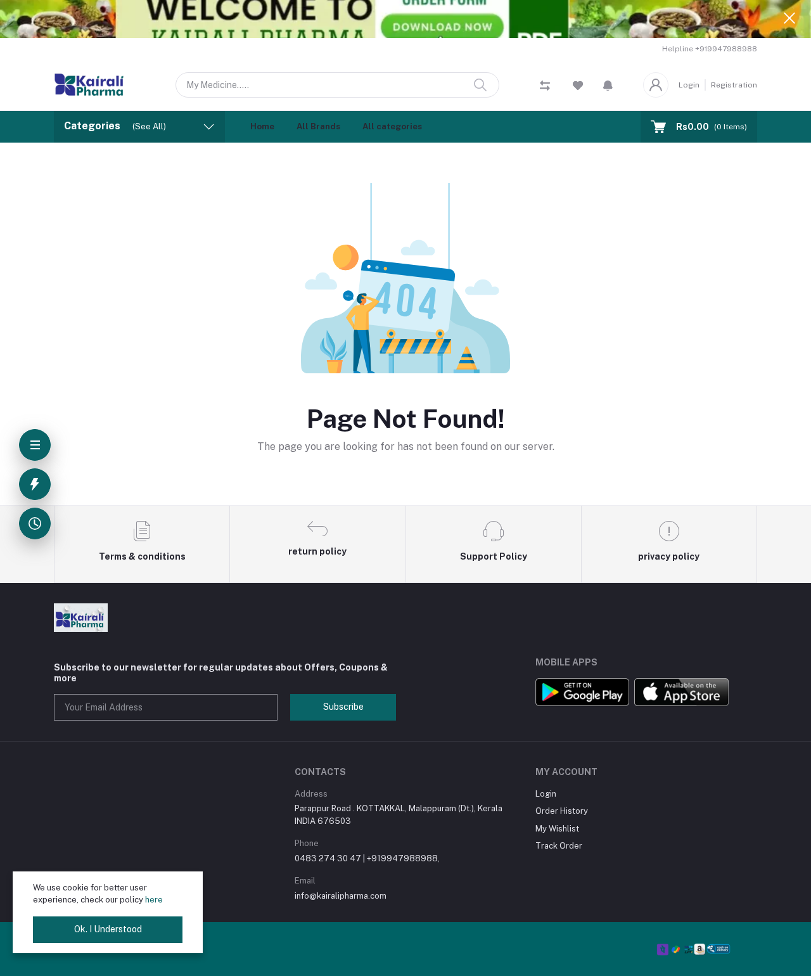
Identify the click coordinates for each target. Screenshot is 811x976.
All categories (392, 126)
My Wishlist (557, 828)
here (154, 899)
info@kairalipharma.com (340, 896)
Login (689, 84)
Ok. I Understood (108, 929)
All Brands (318, 126)
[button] (608, 85)
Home (262, 126)
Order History (561, 811)
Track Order (558, 846)
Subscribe (343, 707)
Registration (734, 84)
